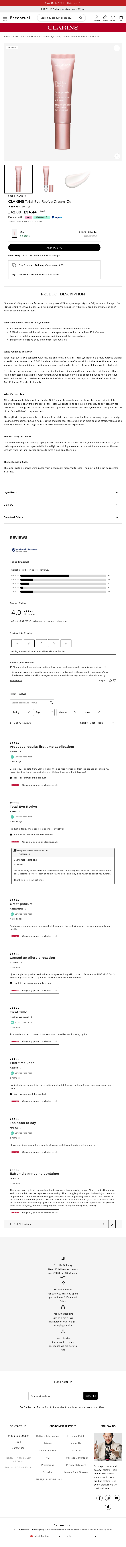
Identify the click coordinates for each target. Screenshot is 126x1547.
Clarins (22, 195)
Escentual (25, 1530)
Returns (47, 1443)
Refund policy (73, 1530)
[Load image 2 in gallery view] (48, 179)
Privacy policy (38, 1530)
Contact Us (18, 1447)
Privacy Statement (76, 1464)
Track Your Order (48, 1450)
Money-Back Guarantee (77, 1472)
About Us (76, 1443)
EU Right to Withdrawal (49, 1479)
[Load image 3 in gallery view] (78, 179)
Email (45, 255)
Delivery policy (105, 1530)
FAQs (48, 1457)
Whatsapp (54, 255)
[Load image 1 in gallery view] (18, 179)
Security (47, 1472)
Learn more (52, 274)
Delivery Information (47, 1436)
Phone (37, 255)
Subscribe (90, 1395)
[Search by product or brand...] (80, 17)
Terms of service (89, 1530)
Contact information (55, 1530)
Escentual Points (76, 1436)
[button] (5, 17)
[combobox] (61, 17)
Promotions (47, 1464)
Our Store (76, 1450)
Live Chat (28, 255)
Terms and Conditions (76, 1457)
